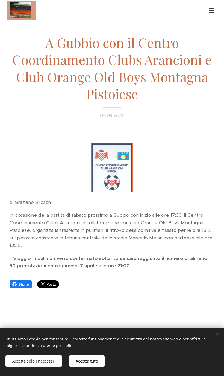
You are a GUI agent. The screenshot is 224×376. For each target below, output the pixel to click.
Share (23, 284)
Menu (211, 10)
